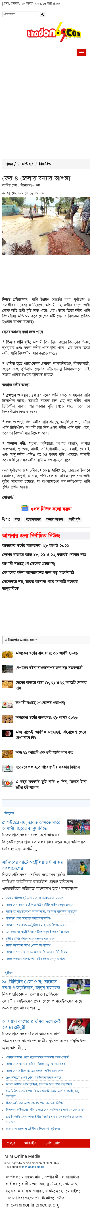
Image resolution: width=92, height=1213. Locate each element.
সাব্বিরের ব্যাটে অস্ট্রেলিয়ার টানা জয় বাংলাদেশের (32, 865)
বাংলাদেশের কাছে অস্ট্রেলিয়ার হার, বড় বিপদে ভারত (36, 925)
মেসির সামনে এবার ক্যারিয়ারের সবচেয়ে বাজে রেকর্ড (37, 1057)
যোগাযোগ (53, 1143)
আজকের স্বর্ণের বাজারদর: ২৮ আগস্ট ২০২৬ (35, 545)
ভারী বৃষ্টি (74, 519)
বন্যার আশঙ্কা (54, 519)
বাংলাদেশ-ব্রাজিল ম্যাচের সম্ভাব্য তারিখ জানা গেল (34, 1071)
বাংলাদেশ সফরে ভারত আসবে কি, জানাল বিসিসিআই (37, 952)
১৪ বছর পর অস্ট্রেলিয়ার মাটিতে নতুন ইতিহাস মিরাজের (37, 932)
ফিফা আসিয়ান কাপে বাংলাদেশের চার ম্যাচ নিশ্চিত (35, 1103)
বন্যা (17, 519)
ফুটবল (8, 973)
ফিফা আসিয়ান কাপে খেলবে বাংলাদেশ (28, 945)
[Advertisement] (46, 108)
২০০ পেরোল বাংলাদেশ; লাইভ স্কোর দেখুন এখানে (35, 959)
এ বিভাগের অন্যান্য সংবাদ (21, 640)
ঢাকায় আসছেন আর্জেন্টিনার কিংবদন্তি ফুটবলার (33, 1129)
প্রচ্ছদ (9, 164)
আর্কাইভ (30, 1143)
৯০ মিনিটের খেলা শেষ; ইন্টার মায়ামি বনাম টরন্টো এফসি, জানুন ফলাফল (43, 1094)
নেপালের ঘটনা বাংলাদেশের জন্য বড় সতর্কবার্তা (38, 572)
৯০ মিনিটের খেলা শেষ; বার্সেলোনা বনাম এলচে (33, 1077)
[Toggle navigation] (81, 52)
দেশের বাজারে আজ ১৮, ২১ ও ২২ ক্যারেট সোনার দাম (44, 555)
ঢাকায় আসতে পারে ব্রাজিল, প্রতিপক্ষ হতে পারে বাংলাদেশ (39, 1084)
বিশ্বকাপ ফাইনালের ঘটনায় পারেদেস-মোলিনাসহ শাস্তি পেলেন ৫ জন (45, 1110)
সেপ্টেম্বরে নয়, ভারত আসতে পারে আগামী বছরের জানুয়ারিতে (40, 585)
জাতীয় (26, 164)
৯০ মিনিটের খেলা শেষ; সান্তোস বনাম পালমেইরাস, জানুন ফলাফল (31, 985)
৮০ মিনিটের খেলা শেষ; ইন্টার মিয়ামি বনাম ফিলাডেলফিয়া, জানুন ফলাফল (44, 1119)
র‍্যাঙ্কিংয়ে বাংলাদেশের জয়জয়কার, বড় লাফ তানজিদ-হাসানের (41, 911)
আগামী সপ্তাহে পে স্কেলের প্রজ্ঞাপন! (28, 563)
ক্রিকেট (9, 813)
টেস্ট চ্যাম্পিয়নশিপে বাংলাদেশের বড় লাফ (30, 939)
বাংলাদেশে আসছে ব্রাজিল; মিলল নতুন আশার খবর (35, 1064)
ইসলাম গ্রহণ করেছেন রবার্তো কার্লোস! (28, 918)
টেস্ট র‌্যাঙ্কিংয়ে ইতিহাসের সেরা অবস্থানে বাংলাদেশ (34, 898)
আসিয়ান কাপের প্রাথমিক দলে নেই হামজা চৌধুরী (31, 1024)
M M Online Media (33, 1167)
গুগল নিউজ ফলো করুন (51, 509)
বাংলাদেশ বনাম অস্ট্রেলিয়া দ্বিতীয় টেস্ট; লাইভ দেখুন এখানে (39, 905)
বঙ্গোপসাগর (33, 519)
